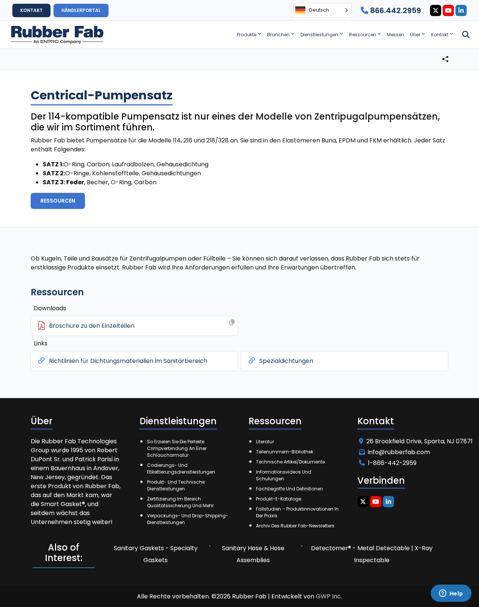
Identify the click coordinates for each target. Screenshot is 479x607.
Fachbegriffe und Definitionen (289, 489)
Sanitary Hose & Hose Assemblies (253, 554)
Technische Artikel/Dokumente (290, 462)
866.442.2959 (394, 10)
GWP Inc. (329, 596)
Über (415, 34)
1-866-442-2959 (392, 463)
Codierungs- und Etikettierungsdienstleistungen (181, 468)
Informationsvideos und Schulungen (283, 475)
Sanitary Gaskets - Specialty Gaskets (156, 554)
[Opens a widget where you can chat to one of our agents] (451, 594)
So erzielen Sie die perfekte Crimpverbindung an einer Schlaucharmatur (177, 448)
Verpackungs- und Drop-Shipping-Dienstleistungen (187, 519)
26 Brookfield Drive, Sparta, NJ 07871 (419, 441)
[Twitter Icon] (435, 10)
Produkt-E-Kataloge (278, 499)
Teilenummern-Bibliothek (284, 452)
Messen (395, 34)
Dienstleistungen (319, 34)
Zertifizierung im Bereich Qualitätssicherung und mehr (180, 502)
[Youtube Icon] (448, 10)
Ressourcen (362, 34)
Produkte (246, 34)
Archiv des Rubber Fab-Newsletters (295, 526)
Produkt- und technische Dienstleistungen (176, 485)
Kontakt (439, 34)
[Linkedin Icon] (461, 10)
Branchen (278, 34)
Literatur (265, 441)
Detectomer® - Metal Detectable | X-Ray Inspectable (372, 554)
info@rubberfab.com (399, 452)
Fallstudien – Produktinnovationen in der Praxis (297, 512)
